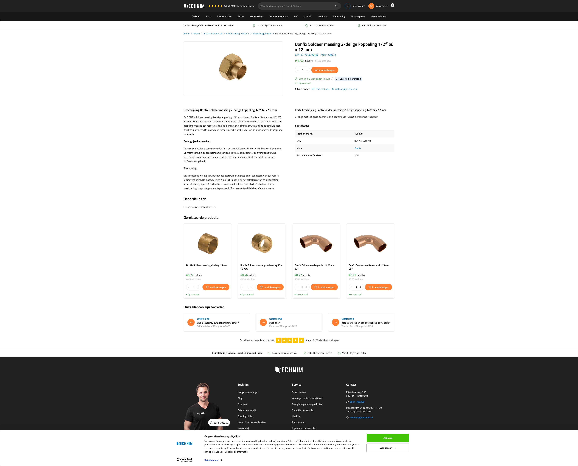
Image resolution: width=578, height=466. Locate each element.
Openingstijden (245, 416)
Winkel (196, 33)
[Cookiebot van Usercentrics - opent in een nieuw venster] (184, 460)
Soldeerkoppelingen (262, 33)
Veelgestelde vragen (248, 392)
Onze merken (299, 392)
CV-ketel (196, 16)
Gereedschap (256, 16)
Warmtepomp (358, 16)
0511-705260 (357, 402)
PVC (296, 16)
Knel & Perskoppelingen (237, 33)
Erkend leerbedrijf (247, 410)
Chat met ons (322, 89)
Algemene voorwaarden (304, 428)
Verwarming (339, 16)
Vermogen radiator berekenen (307, 398)
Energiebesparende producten (307, 404)
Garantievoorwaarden (303, 410)
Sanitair (308, 16)
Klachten (296, 416)
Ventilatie (322, 16)
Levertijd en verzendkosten (252, 422)
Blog (240, 398)
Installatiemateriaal (278, 16)
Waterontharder (378, 16)
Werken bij (243, 428)
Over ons (242, 404)
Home (187, 33)
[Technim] (194, 6)
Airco (208, 16)
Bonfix (357, 148)
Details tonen (211, 460)
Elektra (241, 16)
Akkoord (388, 438)
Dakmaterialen (224, 16)
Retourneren (298, 422)
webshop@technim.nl (346, 89)
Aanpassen (386, 447)
